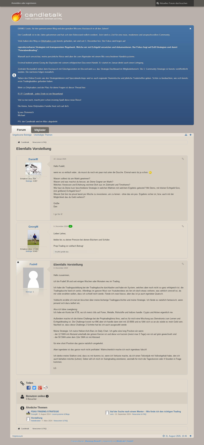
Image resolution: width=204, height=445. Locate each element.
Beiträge (29, 181)
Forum (21, 129)
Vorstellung (36, 418)
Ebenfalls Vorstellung (33, 149)
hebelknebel (35, 421)
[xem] (107, 412)
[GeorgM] (28, 412)
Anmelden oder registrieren (23, 3)
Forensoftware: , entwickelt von (102, 441)
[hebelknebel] (28, 419)
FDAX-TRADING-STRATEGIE (45, 411)
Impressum (17, 436)
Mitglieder (40, 130)
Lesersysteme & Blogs (61, 414)
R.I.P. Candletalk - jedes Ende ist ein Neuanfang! (40, 93)
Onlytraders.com (48, 41)
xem (111, 414)
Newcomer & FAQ (139, 414)
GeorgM (34, 414)
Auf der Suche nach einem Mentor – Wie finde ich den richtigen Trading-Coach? (149, 411)
